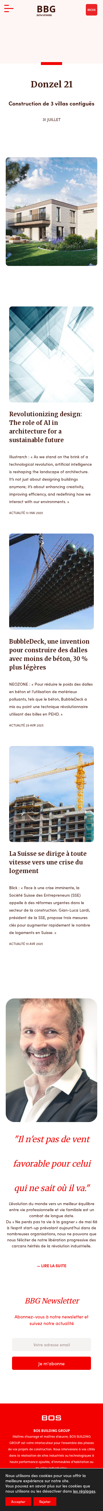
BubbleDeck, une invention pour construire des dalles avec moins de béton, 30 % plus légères (49, 654)
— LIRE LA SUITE (51, 1265)
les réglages (84, 1490)
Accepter (18, 1501)
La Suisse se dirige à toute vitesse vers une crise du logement (48, 862)
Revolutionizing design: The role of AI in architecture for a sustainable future (45, 427)
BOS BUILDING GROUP (51, 1430)
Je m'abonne (51, 1363)
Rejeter (45, 1501)
